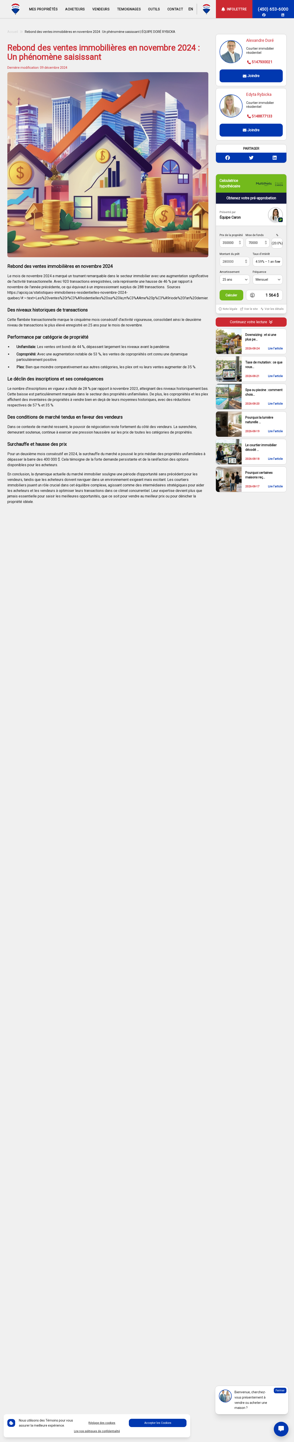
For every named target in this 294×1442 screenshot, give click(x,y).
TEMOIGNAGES (129, 9)
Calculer (231, 295)
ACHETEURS (75, 9)
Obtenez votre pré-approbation (251, 198)
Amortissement (230, 272)
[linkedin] (282, 15)
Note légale (230, 309)
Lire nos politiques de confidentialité (97, 1431)
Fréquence (259, 272)
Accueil (12, 32)
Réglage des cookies (101, 1423)
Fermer (280, 1390)
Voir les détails (274, 309)
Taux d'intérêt (261, 254)
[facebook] (264, 15)
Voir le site (251, 309)
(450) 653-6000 (273, 9)
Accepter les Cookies (157, 1423)
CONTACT (175, 9)
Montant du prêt (230, 254)
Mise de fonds (255, 235)
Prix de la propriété (231, 235)
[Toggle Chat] (281, 1429)
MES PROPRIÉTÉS (43, 9)
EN (190, 9)
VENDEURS (101, 9)
